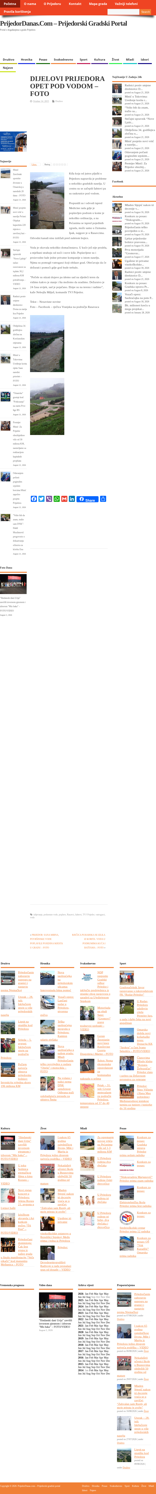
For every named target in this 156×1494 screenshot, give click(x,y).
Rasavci (70, 914)
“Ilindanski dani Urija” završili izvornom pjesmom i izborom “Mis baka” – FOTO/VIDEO (55, 1323)
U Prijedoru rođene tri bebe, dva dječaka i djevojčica (104, 1220)
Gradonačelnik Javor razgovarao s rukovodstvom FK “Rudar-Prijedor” (136, 991)
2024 (80, 1306)
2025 (80, 1300)
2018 (80, 1344)
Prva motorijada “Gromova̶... (134, 251)
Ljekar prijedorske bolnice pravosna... (136, 240)
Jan (86, 1293)
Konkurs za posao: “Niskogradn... (136, 218)
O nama (30, 4)
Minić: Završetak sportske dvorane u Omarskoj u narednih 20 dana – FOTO (19, 183)
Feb (91, 1293)
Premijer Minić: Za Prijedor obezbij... (136, 165)
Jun (80, 1297)
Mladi (130, 59)
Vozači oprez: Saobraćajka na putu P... (139, 296)
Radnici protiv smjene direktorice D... (138, 87)
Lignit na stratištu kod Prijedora (25, 1025)
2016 (80, 1357)
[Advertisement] (74, 46)
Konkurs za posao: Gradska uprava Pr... (137, 284)
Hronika (26, 59)
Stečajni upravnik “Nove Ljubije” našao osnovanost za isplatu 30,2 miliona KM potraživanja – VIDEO (20, 267)
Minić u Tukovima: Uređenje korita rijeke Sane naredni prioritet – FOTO (20, 368)
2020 (80, 1332)
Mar (96, 1293)
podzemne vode (51, 914)
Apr (101, 1293)
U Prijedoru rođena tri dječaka (104, 1198)
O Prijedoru (52, 4)
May (106, 1293)
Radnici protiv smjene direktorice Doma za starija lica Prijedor (20, 305)
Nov (103, 1303)
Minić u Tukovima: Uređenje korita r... (136, 98)
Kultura (99, 59)
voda (32, 917)
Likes (34, 164)
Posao (43, 59)
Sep (93, 1303)
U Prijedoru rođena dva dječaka (104, 1162)
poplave (62, 914)
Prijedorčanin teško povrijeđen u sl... (136, 229)
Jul (83, 1297)
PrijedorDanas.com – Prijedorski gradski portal (63, 23)
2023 (80, 1313)
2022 (80, 1319)
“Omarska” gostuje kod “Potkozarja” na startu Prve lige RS (19, 402)
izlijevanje (37, 914)
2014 (80, 1370)
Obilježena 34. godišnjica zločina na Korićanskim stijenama (19, 334)
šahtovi (78, 914)
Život (115, 59)
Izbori (145, 59)
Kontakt (75, 4)
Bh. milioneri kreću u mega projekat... (137, 307)
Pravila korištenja (17, 12)
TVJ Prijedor (89, 914)
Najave (8, 68)
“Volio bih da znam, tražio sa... (137, 109)
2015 (80, 1364)
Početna (10, 4)
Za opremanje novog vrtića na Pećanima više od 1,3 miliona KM (105, 1144)
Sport (84, 59)
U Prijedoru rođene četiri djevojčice (104, 1180)
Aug (88, 1297)
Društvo (8, 59)
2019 (80, 1338)
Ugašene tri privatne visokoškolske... (137, 262)
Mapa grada (98, 4)
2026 (80, 1293)
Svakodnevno (63, 59)
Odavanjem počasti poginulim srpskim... (137, 154)
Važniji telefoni (126, 4)
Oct (98, 1303)
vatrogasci (100, 914)
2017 (80, 1351)
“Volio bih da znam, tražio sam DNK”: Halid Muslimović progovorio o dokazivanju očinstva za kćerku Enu (19, 532)
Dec (108, 1303)
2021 (80, 1325)
